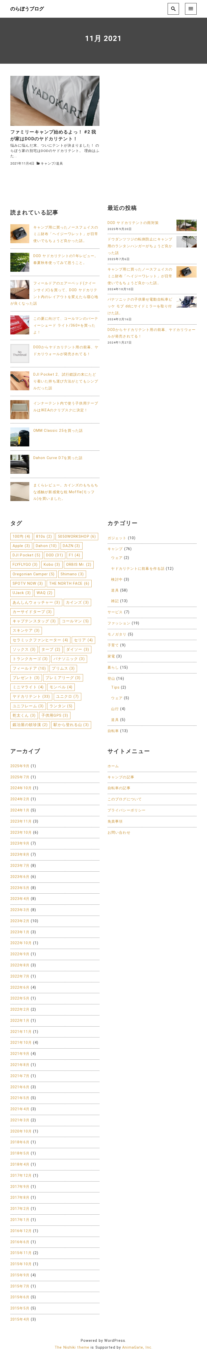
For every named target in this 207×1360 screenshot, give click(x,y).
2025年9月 (20, 766)
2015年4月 (20, 1319)
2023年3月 (20, 910)
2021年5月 (20, 1098)
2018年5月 (20, 1153)
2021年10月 (21, 1042)
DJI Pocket (26, 555)
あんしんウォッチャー (36, 602)
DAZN (71, 545)
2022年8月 (20, 965)
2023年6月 (20, 877)
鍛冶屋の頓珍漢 (30, 724)
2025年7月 (20, 777)
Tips (115, 687)
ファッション (119, 623)
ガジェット (117, 538)
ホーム (113, 766)
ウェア (116, 558)
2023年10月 (21, 832)
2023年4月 (20, 899)
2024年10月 (21, 788)
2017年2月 (20, 1209)
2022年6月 (20, 987)
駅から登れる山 (71, 724)
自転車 (113, 731)
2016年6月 (20, 1242)
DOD (54, 555)
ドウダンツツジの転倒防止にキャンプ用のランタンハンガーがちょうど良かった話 (140, 246)
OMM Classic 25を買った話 (58, 430)
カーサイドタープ (32, 611)
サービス (115, 612)
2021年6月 (20, 1087)
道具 (59, 163)
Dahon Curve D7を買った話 (58, 458)
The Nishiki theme (72, 1347)
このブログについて (125, 799)
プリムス (63, 668)
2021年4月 (20, 1109)
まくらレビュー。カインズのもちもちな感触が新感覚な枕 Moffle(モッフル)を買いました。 (65, 492)
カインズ (77, 602)
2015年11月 (21, 1253)
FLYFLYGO (25, 564)
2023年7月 (20, 866)
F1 (74, 555)
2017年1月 (20, 1220)
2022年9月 (20, 954)
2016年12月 (21, 1231)
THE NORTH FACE (69, 583)
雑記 (115, 601)
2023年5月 (20, 888)
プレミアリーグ (63, 677)
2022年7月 (20, 976)
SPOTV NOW (28, 583)
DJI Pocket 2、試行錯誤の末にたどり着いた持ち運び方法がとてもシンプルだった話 (65, 381)
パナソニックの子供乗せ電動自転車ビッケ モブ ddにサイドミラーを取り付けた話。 (140, 306)
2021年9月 (20, 1054)
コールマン (75, 621)
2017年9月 (20, 1187)
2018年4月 (20, 1164)
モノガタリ (117, 634)
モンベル (60, 687)
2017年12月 (21, 1175)
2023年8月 (20, 854)
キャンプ (48, 163)
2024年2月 (20, 799)
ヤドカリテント (31, 696)
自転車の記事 (119, 788)
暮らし (113, 667)
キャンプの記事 (121, 777)
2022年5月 (20, 998)
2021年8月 (20, 1065)
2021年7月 (20, 1076)
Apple (21, 545)
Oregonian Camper (34, 574)
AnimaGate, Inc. (137, 1347)
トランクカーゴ (30, 658)
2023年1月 (20, 932)
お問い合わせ (119, 832)
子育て (113, 645)
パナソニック (69, 658)
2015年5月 (20, 1308)
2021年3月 (20, 1120)
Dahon (46, 545)
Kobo (52, 564)
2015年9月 (20, 1275)
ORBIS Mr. (79, 564)
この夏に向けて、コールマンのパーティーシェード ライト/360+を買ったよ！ (65, 325)
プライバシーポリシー (127, 810)
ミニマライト (28, 687)
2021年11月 (21, 1032)
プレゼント (26, 677)
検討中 (116, 579)
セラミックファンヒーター (40, 640)
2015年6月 (20, 1297)
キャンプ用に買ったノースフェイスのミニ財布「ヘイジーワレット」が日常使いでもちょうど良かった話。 (65, 234)
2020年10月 (21, 1131)
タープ (50, 649)
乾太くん (24, 715)
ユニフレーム (28, 706)
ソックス (24, 649)
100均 (21, 536)
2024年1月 (20, 810)
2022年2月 (20, 1009)
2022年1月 (20, 1020)
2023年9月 (20, 843)
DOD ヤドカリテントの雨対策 (133, 223)
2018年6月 (20, 1142)
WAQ (45, 593)
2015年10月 (21, 1264)
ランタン (60, 706)
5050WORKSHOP (77, 536)
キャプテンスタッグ (34, 621)
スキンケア (26, 630)
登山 (111, 678)
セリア (83, 640)
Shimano (72, 574)
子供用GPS (54, 715)
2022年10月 (21, 943)
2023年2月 (20, 921)
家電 (111, 656)
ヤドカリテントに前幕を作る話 (138, 568)
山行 (115, 709)
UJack (22, 593)
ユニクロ (67, 696)
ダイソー (77, 649)
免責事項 (115, 821)
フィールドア (29, 668)
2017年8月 (20, 1197)
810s (44, 536)
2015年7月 (20, 1286)
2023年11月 (21, 821)
